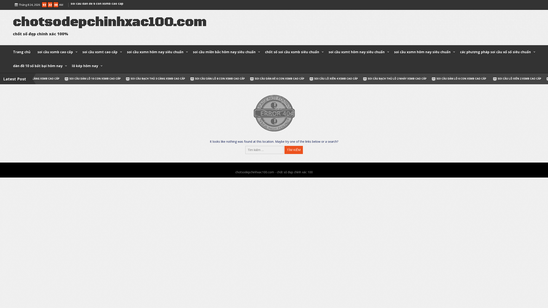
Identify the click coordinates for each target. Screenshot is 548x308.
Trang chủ (22, 52)
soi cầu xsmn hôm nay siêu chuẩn (155, 52)
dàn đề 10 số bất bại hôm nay (38, 66)
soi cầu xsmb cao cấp (55, 52)
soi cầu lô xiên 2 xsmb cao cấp (489, 78)
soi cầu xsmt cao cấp (100, 52)
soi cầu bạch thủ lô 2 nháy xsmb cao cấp (367, 78)
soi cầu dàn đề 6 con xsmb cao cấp (249, 78)
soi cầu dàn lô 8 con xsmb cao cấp (96, 3)
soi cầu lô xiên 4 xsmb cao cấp (306, 78)
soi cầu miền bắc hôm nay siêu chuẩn (224, 52)
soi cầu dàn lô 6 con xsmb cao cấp (431, 78)
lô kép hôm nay (85, 66)
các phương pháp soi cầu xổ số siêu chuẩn (495, 52)
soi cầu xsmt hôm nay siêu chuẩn (357, 52)
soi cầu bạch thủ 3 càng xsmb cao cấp (128, 78)
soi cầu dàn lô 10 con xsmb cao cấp (65, 78)
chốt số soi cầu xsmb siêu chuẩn (292, 52)
